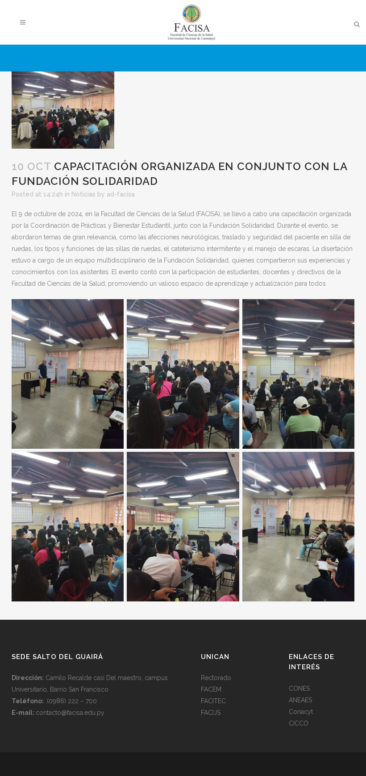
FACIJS (210, 712)
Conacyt (301, 711)
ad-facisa (121, 194)
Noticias (83, 194)
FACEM (211, 689)
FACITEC (213, 701)
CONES (299, 688)
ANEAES (300, 700)
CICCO (298, 723)
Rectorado (216, 677)
